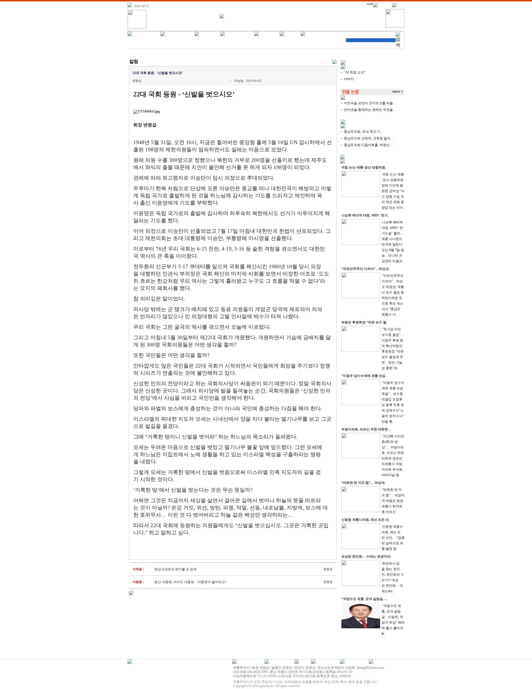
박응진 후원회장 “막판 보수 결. (364, 322)
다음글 (137, 581)
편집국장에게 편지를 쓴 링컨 (175, 569)
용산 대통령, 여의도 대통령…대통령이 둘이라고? (190, 582)
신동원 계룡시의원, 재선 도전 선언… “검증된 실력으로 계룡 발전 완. (393, 538)
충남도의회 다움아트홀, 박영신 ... (368, 145)
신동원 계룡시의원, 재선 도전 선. (365, 520)
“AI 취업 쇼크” (354, 72)
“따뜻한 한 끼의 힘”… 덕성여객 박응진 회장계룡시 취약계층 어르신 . (393, 501)
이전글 (137, 569)
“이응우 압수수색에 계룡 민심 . (364, 376)
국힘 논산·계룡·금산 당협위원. (363, 167)
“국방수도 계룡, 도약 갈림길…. (364, 599)
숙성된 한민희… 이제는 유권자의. (366, 556)
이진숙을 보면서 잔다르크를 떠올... (369, 103)
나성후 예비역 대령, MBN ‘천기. (364, 215)
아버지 (349, 79)
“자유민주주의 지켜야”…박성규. (365, 269)
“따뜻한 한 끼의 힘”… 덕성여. (363, 483)
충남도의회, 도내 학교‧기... (363, 132)
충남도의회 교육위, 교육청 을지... (368, 138)
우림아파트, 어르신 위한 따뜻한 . (365, 429)
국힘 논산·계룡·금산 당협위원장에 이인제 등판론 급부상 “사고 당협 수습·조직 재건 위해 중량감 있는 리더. (393, 191)
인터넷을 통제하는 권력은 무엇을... (369, 110)
